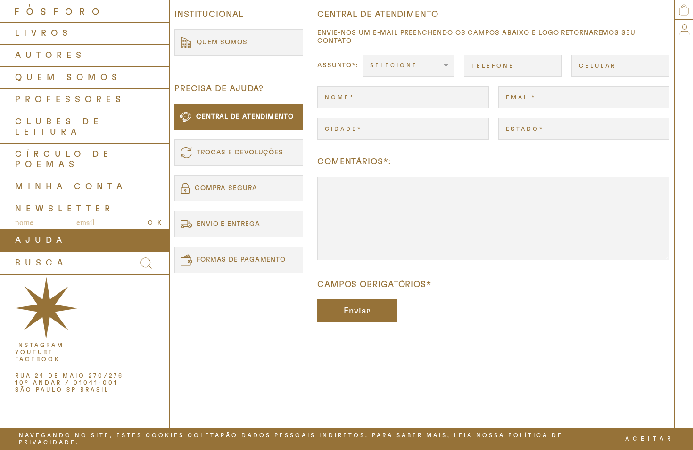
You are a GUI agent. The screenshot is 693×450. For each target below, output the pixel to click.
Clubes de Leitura (59, 127)
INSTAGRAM (39, 345)
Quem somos (222, 42)
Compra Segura (226, 188)
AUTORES (50, 55)
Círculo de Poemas (64, 159)
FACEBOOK (37, 359)
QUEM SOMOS (68, 77)
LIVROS (43, 33)
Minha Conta (71, 187)
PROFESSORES (70, 100)
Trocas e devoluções (240, 152)
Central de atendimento (245, 116)
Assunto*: (337, 65)
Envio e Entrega (228, 224)
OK (157, 222)
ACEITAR (649, 439)
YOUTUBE (34, 352)
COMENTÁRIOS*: (354, 162)
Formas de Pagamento (241, 260)
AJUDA (40, 240)
